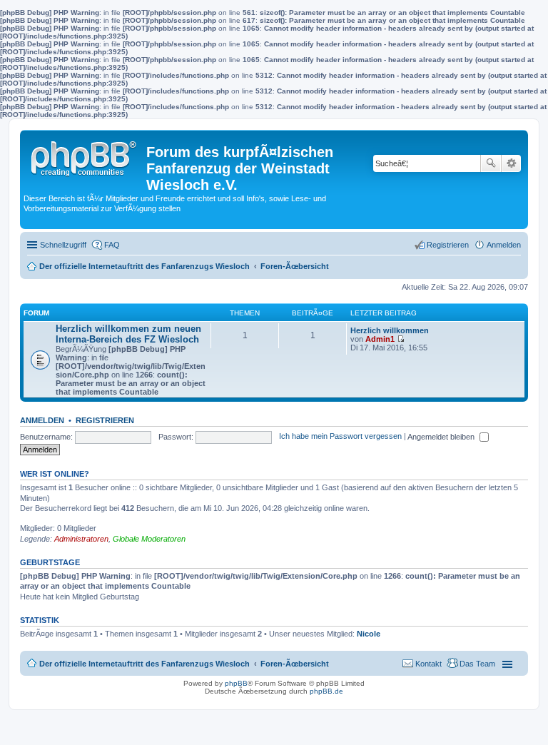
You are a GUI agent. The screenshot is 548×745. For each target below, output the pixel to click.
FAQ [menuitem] (112, 244)
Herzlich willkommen (389, 330)
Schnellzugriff (63, 244)
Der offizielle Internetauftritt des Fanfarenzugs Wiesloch (144, 663)
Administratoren (81, 538)
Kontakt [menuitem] (428, 663)
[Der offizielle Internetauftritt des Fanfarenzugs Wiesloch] (85, 155)
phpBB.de (326, 691)
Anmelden (42, 420)
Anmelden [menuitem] (504, 244)
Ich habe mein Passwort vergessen (340, 436)
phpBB (236, 683)
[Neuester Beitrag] (401, 339)
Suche (491, 163)
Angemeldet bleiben (442, 436)
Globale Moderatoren (149, 538)
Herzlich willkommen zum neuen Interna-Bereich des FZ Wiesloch (128, 334)
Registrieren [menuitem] (448, 244)
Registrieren (105, 420)
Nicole (368, 633)
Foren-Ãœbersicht (294, 663)
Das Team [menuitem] (477, 663)
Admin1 (380, 339)
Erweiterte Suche (511, 163)
